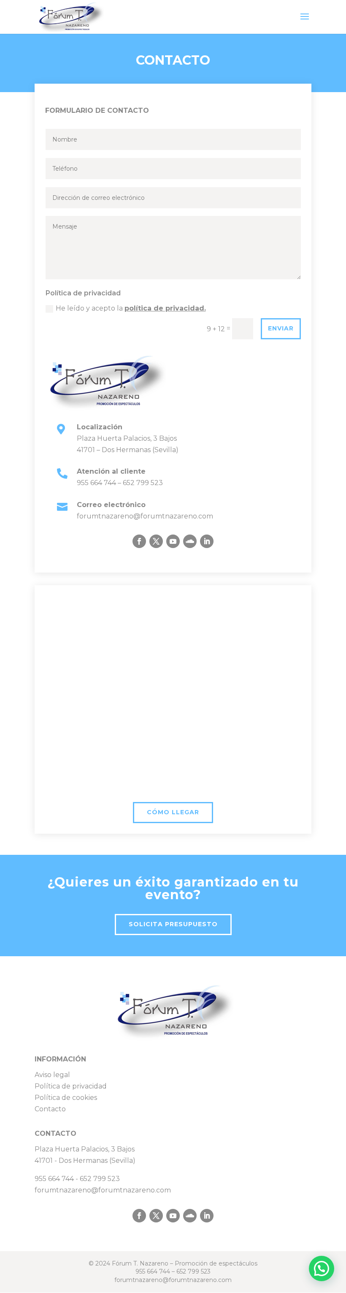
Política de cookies (66, 1098)
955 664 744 (96, 483)
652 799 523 (143, 483)
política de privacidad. (165, 308)
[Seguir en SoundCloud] (190, 541)
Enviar (281, 328)
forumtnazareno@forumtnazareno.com (145, 516)
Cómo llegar (173, 812)
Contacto (50, 1109)
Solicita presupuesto (173, 924)
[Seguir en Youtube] (173, 541)
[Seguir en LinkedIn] (207, 541)
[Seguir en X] (156, 541)
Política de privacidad (71, 1086)
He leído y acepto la (131, 308)
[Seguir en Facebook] (139, 541)
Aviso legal (52, 1075)
